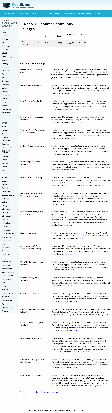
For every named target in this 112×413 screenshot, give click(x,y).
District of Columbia (6, 152)
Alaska (4, 126)
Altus (4, 32)
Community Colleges (51, 13)
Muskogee (6, 63)
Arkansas (5, 133)
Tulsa (4, 102)
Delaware (5, 156)
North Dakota (7, 226)
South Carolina (8, 272)
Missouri (5, 212)
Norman (5, 67)
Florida (4, 160)
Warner (5, 106)
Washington (7, 300)
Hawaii (4, 167)
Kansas (5, 184)
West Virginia (7, 307)
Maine (4, 202)
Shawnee (5, 84)
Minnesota (6, 209)
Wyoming (5, 311)
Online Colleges (84, 13)
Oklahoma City (8, 70)
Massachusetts (8, 195)
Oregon (5, 258)
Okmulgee (6, 74)
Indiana (5, 181)
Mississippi (6, 216)
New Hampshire (8, 233)
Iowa (4, 170)
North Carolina (8, 223)
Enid (3, 42)
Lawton (5, 49)
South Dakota (7, 276)
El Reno (5, 39)
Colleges (35, 13)
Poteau (5, 77)
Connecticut (6, 147)
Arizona (5, 137)
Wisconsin (6, 304)
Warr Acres (6, 109)
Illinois (4, 177)
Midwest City (7, 56)
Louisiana (6, 191)
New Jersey (6, 237)
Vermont (5, 297)
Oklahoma (6, 254)
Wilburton (6, 113)
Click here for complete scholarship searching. (39, 392)
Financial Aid (24, 13)
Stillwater (5, 88)
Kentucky (5, 188)
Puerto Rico (6, 265)
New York (6, 247)
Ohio (4, 251)
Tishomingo (7, 95)
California (6, 140)
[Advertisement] (60, 54)
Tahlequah (6, 91)
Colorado (5, 144)
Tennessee (6, 279)
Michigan (5, 205)
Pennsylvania (7, 261)
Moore (4, 60)
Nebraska (6, 230)
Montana (5, 219)
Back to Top (78, 410)
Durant (5, 35)
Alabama (5, 130)
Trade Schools (69, 13)
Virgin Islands (7, 293)
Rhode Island (7, 269)
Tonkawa (5, 99)
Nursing (98, 13)
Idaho (4, 174)
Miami (4, 53)
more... (86, 77)
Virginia (5, 290)
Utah (4, 286)
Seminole (5, 81)
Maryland (5, 198)
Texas (4, 283)
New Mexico (7, 240)
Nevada (5, 244)
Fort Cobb (6, 46)
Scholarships (10, 13)
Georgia (5, 163)
